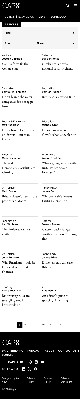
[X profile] (29, 369)
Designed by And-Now (11, 380)
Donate (7, 354)
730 (43, 325)
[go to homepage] (11, 5)
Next (59, 325)
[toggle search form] (67, 5)
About (49, 350)
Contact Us (67, 350)
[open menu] (75, 5)
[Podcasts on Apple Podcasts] (36, 362)
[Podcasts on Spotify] (30, 362)
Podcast (34, 350)
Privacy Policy (31, 380)
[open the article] (20, 67)
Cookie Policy (48, 380)
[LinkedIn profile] (23, 369)
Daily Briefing (12, 350)
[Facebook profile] (35, 368)
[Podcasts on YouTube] (42, 362)
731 (51, 325)
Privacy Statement (66, 380)
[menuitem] (9, 16)
